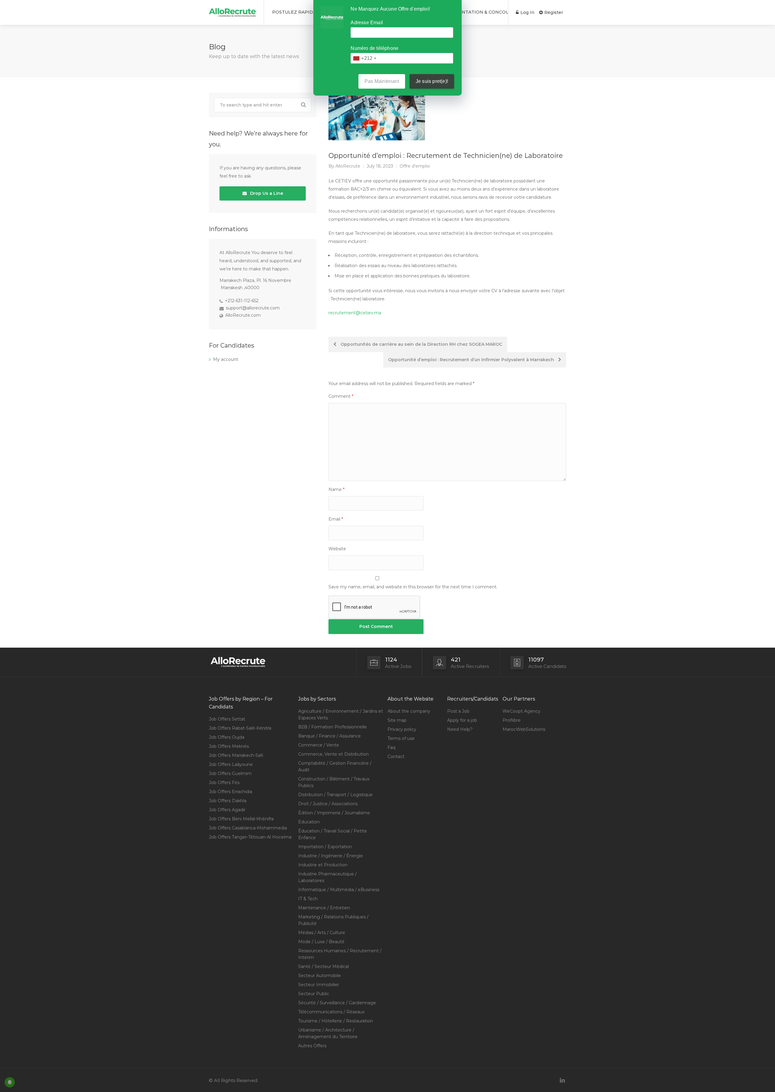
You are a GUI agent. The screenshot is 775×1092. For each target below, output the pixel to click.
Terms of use (401, 738)
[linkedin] (562, 1080)
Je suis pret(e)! (432, 81)
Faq (391, 747)
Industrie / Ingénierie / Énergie (330, 855)
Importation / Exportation (325, 846)
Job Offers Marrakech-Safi (236, 755)
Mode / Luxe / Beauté (321, 941)
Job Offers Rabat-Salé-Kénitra (240, 728)
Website (337, 548)
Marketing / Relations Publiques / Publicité (333, 920)
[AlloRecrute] (232, 10)
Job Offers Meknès (229, 746)
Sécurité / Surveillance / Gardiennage (337, 1002)
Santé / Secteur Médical (323, 966)
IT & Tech (308, 898)
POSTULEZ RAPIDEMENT (301, 12)
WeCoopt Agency (521, 711)
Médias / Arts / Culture (321, 932)
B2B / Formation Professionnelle (332, 727)
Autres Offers (312, 1045)
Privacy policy (402, 729)
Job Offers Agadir (227, 809)
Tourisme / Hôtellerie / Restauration (335, 1021)
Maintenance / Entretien (324, 908)
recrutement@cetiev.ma (354, 313)
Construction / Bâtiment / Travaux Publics (333, 782)
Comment (340, 396)
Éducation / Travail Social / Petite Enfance (332, 834)
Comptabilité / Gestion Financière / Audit (334, 766)
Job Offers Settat (227, 719)
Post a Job (458, 711)
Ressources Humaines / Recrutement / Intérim (339, 954)
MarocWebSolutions (524, 729)
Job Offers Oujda (226, 737)
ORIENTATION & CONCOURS (482, 12)
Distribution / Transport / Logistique (335, 794)
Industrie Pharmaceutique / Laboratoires (327, 877)
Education (309, 822)
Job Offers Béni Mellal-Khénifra (241, 819)
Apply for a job (462, 720)
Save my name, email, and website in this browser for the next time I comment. (412, 587)
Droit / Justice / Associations (328, 803)
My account (225, 359)
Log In (526, 12)
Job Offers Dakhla (227, 800)
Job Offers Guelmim (230, 773)
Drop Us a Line (266, 193)
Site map (397, 720)
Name (336, 489)
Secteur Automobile (319, 975)
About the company (409, 711)
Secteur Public (313, 993)
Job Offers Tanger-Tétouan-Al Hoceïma (250, 837)
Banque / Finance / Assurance (329, 736)
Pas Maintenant (381, 81)
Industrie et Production (323, 865)
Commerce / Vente (318, 745)
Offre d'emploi (415, 166)
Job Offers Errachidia (230, 791)
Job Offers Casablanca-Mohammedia (248, 828)
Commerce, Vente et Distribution (333, 754)
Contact (396, 756)
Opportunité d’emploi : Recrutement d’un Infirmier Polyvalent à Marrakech (471, 359)
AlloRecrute (347, 166)
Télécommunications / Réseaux (331, 1012)
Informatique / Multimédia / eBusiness (338, 889)
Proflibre (512, 720)
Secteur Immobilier (318, 984)
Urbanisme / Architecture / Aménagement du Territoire (328, 1033)
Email (335, 519)
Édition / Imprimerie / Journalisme (334, 813)
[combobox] (364, 58)
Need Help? (460, 729)
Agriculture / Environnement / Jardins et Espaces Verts (340, 714)
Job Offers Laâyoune (231, 764)
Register (553, 12)
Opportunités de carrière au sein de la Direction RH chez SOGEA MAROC (420, 344)
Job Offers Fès (224, 782)
